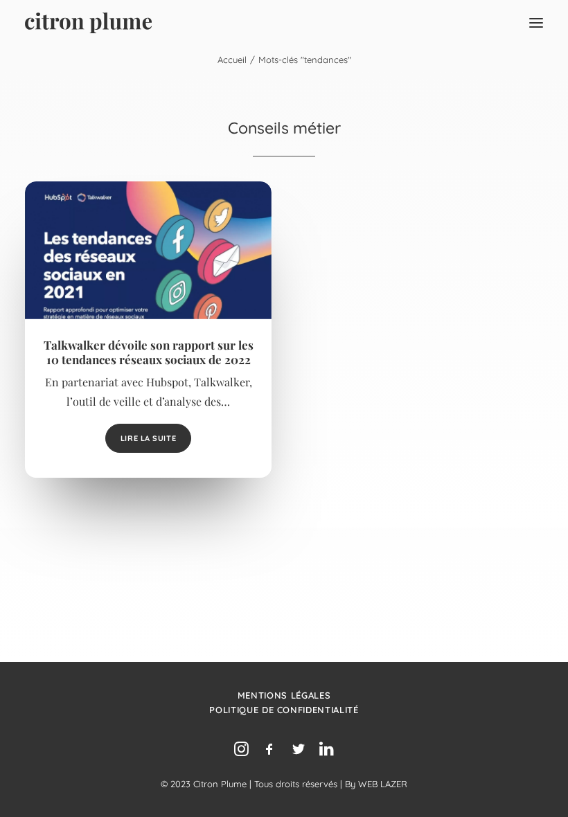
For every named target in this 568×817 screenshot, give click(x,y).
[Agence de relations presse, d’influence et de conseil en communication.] (88, 22)
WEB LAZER (382, 783)
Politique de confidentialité (283, 709)
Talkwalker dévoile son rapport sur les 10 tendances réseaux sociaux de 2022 (149, 351)
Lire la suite (148, 438)
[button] (536, 23)
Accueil (232, 59)
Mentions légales (284, 695)
